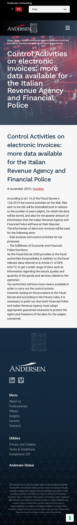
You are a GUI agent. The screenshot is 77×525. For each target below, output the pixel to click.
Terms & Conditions (22, 449)
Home (10, 40)
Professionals (18, 406)
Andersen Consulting (19, 3)
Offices (13, 411)
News (17, 40)
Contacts (15, 426)
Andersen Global (21, 465)
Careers (14, 421)
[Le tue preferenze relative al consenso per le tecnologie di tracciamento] (70, 518)
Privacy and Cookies (22, 444)
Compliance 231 (20, 454)
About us (15, 401)
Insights (38, 189)
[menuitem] (49, 9)
